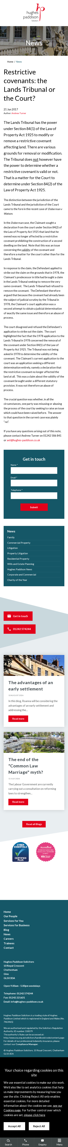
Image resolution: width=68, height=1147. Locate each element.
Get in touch (20, 616)
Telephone (16, 490)
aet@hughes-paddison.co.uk (23, 440)
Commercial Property (18, 542)
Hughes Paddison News (19, 569)
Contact (9, 947)
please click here (34, 1115)
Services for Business (17, 925)
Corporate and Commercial (21, 574)
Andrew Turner (19, 113)
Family (11, 537)
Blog (6, 929)
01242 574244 (22, 629)
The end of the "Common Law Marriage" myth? (25, 766)
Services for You (13, 920)
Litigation (12, 547)
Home (10, 61)
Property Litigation (17, 553)
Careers (9, 938)
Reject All (39, 1126)
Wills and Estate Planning (20, 563)
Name (13, 465)
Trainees (9, 943)
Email (13, 477)
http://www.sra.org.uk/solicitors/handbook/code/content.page (34, 1037)
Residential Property (18, 558)
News (19, 61)
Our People (10, 916)
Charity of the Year (17, 579)
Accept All (14, 1126)
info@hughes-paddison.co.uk (27, 1001)
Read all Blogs (34, 824)
